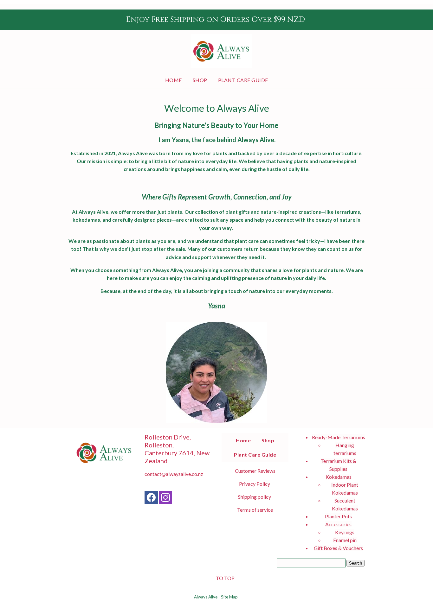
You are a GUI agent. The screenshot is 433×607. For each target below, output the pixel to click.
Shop (200, 80)
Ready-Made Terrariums (338, 437)
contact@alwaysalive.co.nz (174, 474)
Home (173, 80)
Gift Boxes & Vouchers (338, 548)
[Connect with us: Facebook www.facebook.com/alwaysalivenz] (151, 499)
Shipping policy (254, 497)
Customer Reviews (255, 471)
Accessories (338, 524)
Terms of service (255, 510)
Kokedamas (339, 477)
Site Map (229, 596)
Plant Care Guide (243, 80)
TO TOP (225, 578)
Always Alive (205, 596)
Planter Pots (338, 516)
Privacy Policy (254, 484)
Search (355, 563)
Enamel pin (345, 540)
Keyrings (344, 532)
